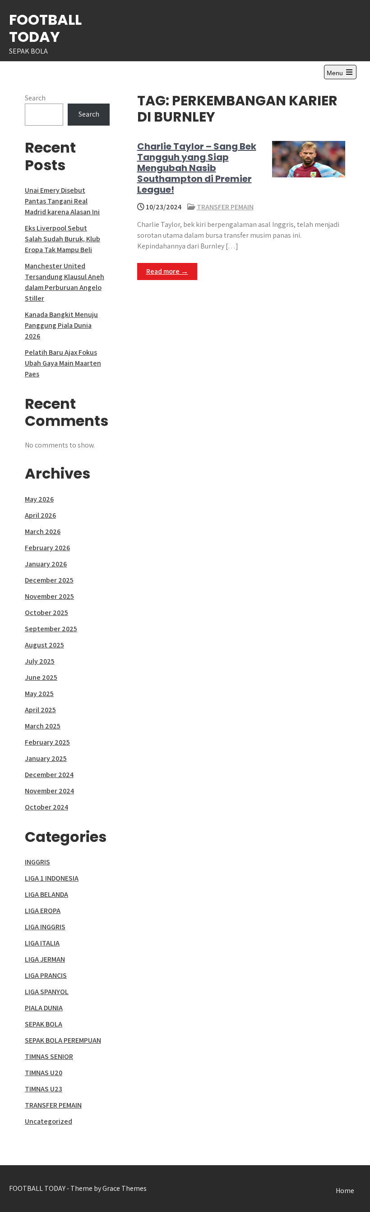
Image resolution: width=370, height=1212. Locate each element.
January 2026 (46, 564)
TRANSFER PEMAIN (225, 207)
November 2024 (49, 791)
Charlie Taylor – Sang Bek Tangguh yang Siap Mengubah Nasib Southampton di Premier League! (196, 168)
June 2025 (41, 677)
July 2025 (40, 661)
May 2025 (39, 693)
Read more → (167, 271)
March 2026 (42, 531)
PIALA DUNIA (44, 1008)
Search (35, 98)
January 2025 (46, 758)
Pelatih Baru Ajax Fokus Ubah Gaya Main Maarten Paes (63, 363)
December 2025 (49, 580)
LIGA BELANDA (46, 894)
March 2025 (42, 726)
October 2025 (46, 612)
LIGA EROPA (42, 910)
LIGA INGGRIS (45, 927)
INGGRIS (37, 862)
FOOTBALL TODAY (45, 28)
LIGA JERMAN (45, 959)
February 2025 (47, 742)
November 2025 (49, 596)
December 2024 (49, 774)
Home (345, 1190)
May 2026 (39, 499)
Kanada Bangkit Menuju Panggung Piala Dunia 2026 (61, 325)
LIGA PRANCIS (46, 975)
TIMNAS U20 (43, 1072)
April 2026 (40, 515)
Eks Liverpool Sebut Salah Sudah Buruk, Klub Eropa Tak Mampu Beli (62, 238)
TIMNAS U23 (43, 1089)
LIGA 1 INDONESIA (52, 878)
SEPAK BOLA (43, 1024)
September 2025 (51, 628)
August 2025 (44, 645)
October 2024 (46, 807)
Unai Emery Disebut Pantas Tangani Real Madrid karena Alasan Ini (62, 201)
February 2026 (47, 547)
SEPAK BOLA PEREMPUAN (63, 1040)
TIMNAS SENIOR (49, 1056)
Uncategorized (48, 1121)
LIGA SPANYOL (47, 991)
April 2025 (40, 710)
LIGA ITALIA (42, 943)
